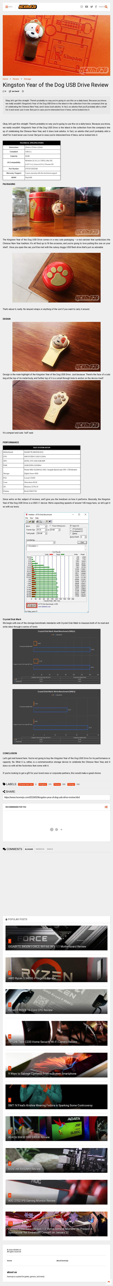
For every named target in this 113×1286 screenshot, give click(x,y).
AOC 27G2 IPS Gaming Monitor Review (32, 1200)
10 (10, 1223)
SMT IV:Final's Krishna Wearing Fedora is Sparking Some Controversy (50, 1105)
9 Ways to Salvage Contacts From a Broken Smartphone (42, 1073)
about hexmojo (62, 1261)
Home (5, 79)
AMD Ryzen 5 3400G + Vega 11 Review (32, 978)
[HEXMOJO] (27, 8)
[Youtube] (86, 7)
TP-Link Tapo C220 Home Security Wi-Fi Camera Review (42, 1041)
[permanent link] (23, 91)
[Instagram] (81, 7)
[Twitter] (91, 7)
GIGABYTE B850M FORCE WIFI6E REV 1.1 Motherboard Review (47, 946)
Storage (27, 79)
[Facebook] (96, 7)
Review (16, 79)
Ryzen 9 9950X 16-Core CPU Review (30, 1010)
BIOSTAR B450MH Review (24, 1169)
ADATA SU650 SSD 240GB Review (29, 1137)
